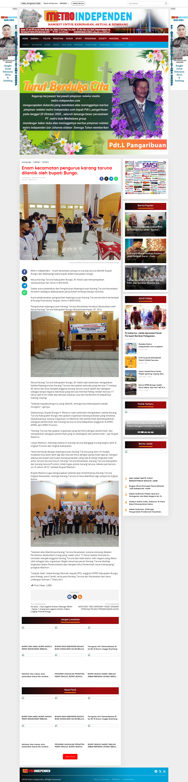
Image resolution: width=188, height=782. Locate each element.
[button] (166, 3)
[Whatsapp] (116, 179)
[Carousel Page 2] (142, 432)
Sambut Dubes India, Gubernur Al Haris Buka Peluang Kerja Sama (147, 502)
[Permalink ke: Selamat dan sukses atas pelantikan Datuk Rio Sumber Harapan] (37, 662)
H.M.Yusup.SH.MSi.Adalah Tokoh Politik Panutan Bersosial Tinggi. (150, 358)
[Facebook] (69, 597)
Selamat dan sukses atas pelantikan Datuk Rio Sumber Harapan (35, 675)
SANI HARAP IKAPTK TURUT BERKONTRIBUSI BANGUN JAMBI (143, 479)
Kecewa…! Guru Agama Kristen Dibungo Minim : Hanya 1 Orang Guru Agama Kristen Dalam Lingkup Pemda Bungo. (51, 608)
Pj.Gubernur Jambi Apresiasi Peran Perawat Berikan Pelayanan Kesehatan (143, 334)
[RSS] (80, 597)
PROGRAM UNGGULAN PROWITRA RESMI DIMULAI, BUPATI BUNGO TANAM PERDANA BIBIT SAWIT (69, 675)
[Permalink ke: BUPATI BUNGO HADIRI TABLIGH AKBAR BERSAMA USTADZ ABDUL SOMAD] (103, 662)
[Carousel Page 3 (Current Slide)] (145, 432)
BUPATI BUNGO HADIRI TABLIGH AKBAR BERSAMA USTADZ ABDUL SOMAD (102, 675)
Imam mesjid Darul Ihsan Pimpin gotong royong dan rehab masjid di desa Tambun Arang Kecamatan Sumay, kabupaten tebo (152, 372)
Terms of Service (101, 779)
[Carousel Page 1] (139, 432)
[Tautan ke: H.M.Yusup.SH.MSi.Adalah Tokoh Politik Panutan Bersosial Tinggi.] (131, 362)
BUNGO (24, 180)
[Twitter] (75, 597)
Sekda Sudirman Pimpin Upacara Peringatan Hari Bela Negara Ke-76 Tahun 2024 (145, 494)
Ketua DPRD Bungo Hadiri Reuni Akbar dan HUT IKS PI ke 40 (152, 386)
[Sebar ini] (102, 179)
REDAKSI (115, 779)
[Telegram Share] (111, 179)
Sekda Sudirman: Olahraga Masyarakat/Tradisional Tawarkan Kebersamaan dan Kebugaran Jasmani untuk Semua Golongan (147, 510)
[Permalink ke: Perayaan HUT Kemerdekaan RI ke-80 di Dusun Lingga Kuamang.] (103, 635)
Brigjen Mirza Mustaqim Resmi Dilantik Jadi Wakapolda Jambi (146, 487)
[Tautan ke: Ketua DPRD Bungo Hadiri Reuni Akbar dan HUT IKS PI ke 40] (131, 389)
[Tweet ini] (106, 179)
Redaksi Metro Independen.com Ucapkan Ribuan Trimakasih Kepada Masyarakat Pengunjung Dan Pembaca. (152, 345)
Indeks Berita (128, 779)
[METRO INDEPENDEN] (94, 21)
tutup (15, 8)
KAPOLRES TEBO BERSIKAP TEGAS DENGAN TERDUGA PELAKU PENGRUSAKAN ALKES (98, 606)
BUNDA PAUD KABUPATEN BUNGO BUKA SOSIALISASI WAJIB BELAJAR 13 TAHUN (70, 647)
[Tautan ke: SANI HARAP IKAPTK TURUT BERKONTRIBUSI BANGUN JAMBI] (145, 462)
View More (70, 756)
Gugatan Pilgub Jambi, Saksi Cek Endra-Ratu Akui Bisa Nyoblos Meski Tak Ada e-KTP (144, 423)
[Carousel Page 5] (152, 432)
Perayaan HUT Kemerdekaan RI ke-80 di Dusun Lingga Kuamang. (103, 647)
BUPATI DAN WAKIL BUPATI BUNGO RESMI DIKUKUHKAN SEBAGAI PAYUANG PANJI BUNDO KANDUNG (37, 647)
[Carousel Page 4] (149, 432)
